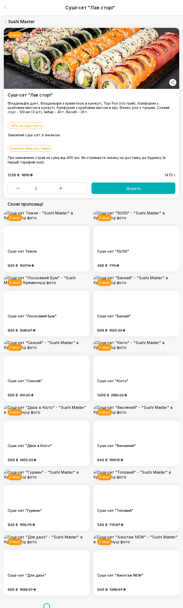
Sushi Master (21, 21)
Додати (133, 188)
